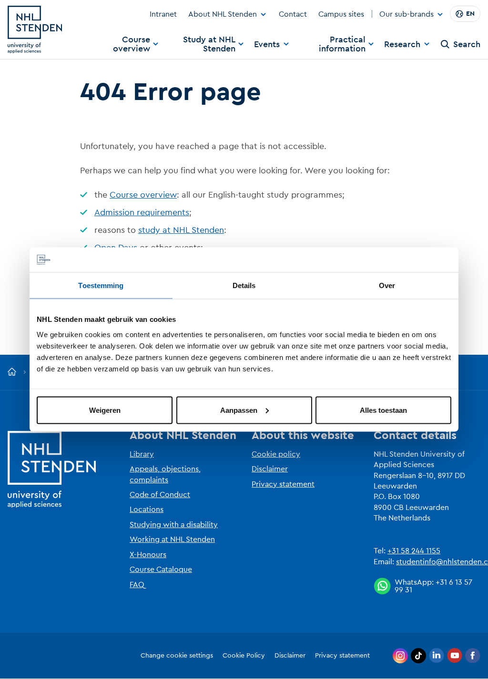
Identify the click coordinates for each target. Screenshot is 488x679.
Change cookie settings (177, 655)
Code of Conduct (160, 495)
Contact (293, 14)
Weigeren (105, 410)
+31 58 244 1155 (413, 551)
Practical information (342, 44)
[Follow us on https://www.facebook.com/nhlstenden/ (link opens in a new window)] (472, 655)
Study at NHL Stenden (209, 44)
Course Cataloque (161, 569)
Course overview (131, 44)
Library (142, 454)
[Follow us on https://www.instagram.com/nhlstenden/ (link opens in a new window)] (400, 655)
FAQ (137, 585)
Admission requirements (141, 212)
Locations (146, 509)
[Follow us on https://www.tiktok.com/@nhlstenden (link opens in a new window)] (418, 655)
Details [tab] (244, 285)
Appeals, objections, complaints (165, 474)
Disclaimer (270, 469)
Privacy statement (283, 484)
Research (402, 44)
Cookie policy (276, 454)
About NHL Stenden (222, 14)
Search (466, 44)
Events (267, 44)
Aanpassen (238, 410)
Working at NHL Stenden (172, 539)
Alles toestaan (383, 410)
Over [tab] (387, 285)
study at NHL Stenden (181, 230)
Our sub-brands (406, 14)
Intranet (163, 14)
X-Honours (148, 555)
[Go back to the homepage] (12, 372)
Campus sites (341, 14)
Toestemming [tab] (100, 285)
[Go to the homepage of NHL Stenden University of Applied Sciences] (35, 29)
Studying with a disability (174, 525)
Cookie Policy (244, 655)
